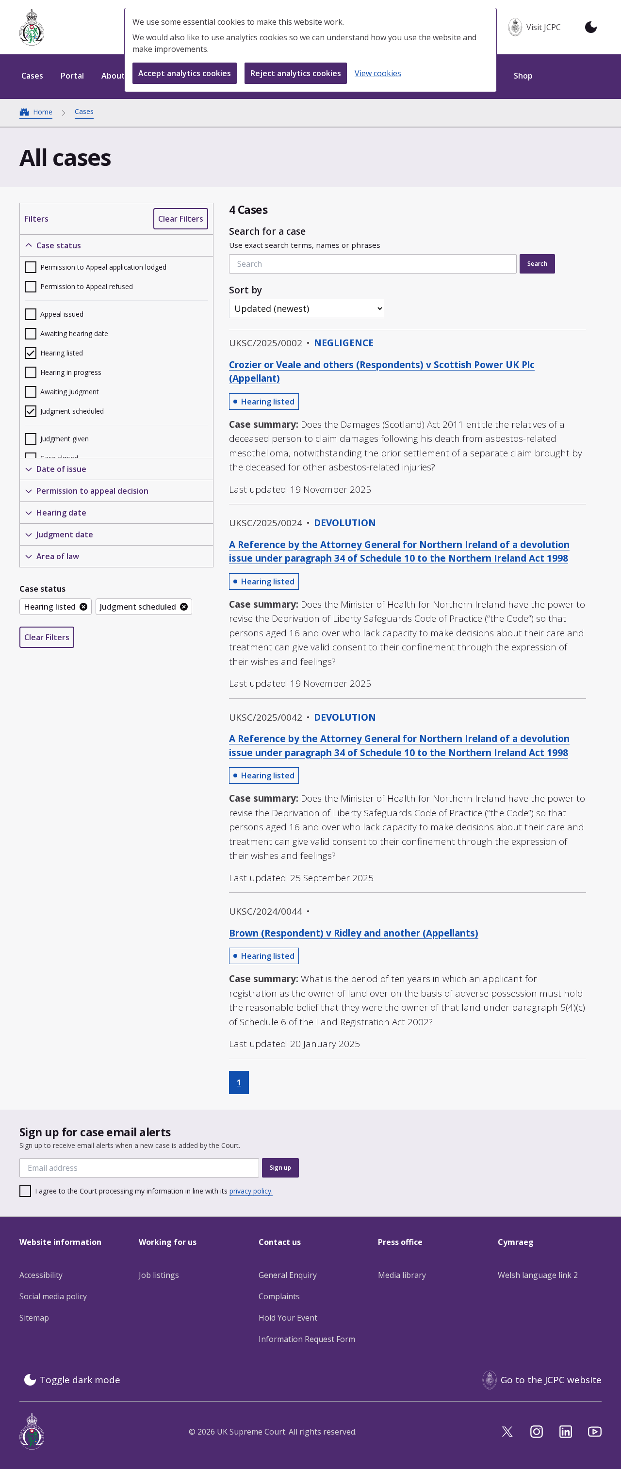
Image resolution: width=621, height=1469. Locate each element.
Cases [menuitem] (32, 75)
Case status (58, 245)
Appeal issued (61, 314)
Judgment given (64, 438)
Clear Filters (180, 218)
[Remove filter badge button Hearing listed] (83, 607)
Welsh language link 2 (538, 1275)
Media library (402, 1275)
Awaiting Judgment (69, 391)
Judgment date (64, 534)
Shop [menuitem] (523, 75)
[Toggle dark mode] (591, 27)
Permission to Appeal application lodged (103, 267)
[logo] (31, 27)
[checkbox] (116, 267)
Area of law (57, 556)
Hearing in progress (70, 372)
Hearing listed (61, 352)
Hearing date (61, 512)
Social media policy (53, 1296)
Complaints (279, 1296)
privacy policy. (251, 1190)
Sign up (280, 1167)
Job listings (159, 1275)
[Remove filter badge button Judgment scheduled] (184, 607)
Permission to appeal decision (92, 490)
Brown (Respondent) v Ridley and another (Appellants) (353, 933)
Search (537, 263)
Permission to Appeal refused (86, 286)
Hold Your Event (288, 1317)
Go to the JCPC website (551, 1379)
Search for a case (304, 237)
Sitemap (34, 1317)
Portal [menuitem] (72, 75)
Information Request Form (307, 1339)
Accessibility (41, 1275)
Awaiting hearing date (74, 333)
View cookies (378, 73)
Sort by (245, 290)
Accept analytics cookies (184, 73)
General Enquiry (288, 1275)
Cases (84, 111)
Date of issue (61, 469)
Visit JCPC (543, 27)
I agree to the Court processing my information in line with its (154, 1190)
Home (42, 111)
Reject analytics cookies (295, 73)
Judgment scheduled (72, 411)
